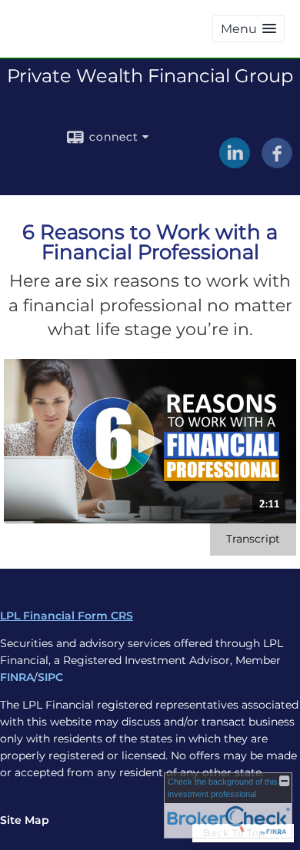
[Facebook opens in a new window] (277, 163)
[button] (248, 28)
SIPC (50, 677)
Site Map (24, 820)
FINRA (17, 677)
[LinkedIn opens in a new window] (234, 163)
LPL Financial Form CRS (66, 616)
